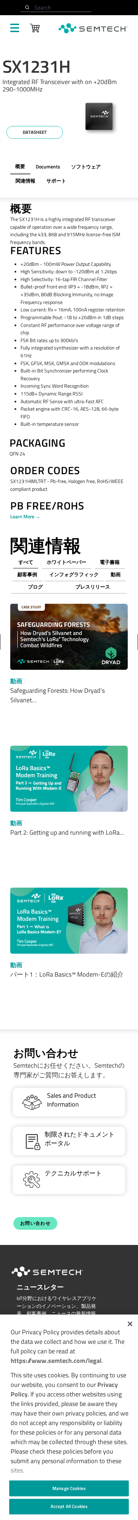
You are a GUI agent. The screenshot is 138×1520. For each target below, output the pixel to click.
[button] (130, 1324)
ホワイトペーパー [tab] (66, 562)
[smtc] (93, 28)
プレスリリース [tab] (92, 587)
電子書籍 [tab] (110, 562)
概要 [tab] (20, 166)
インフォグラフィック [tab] (74, 574)
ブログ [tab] (35, 587)
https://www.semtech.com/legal (56, 1360)
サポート (56, 181)
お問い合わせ (35, 1223)
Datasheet (35, 132)
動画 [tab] (116, 574)
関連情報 (25, 181)
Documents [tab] (48, 167)
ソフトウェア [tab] (86, 167)
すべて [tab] (25, 562)
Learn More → (25, 516)
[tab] (25, 181)
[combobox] (56, 7)
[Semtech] (54, 1278)
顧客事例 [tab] (27, 574)
